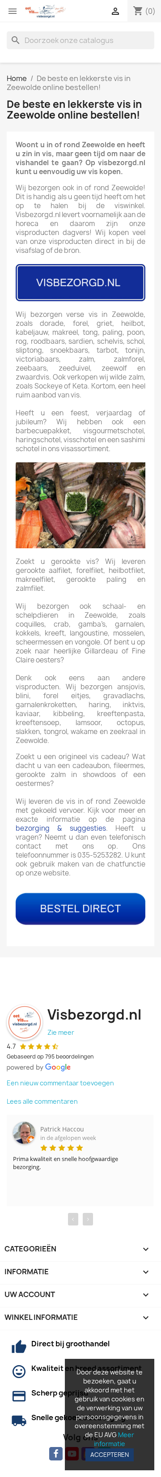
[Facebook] (56, 1453)
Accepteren (109, 1455)
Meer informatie (114, 1439)
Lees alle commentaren (42, 1101)
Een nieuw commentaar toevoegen (60, 1083)
